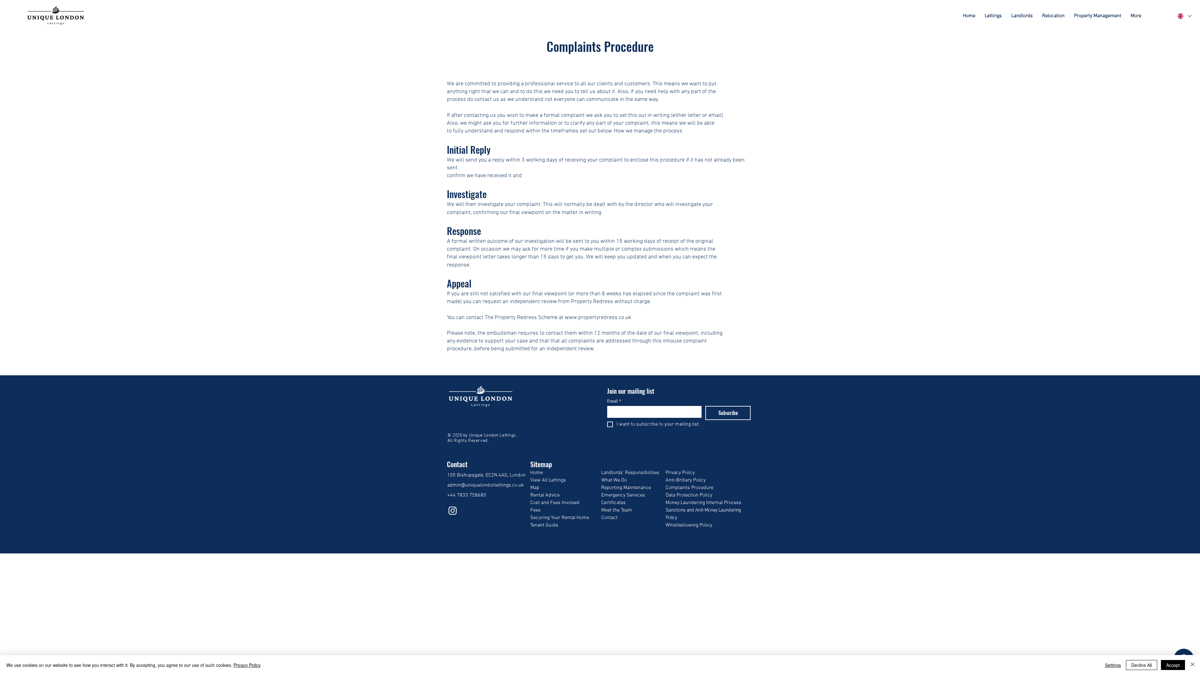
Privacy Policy (247, 665)
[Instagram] (452, 510)
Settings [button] (1113, 665)
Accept (1173, 665)
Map (534, 488)
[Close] (1192, 665)
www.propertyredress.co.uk (598, 317)
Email (614, 400)
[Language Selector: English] (1184, 16)
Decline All (1141, 665)
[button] (993, 16)
